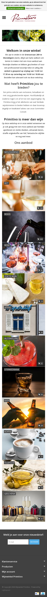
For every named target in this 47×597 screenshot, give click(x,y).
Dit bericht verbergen (16, 8)
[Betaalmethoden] (37, 593)
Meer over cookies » (33, 8)
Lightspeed (6, 590)
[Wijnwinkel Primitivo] (27, 17)
